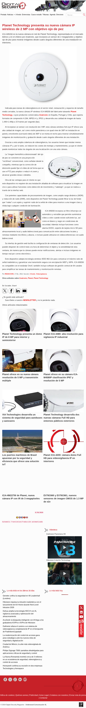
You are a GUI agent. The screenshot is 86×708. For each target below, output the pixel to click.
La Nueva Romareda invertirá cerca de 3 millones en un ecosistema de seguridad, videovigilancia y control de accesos (22, 659)
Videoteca (53, 530)
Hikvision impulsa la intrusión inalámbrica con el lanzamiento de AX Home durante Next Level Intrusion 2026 (22, 604)
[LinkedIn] (18, 291)
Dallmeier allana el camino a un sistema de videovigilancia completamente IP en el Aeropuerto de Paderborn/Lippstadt (23, 629)
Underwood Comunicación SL (36, 705)
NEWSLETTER (29, 300)
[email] (24, 291)
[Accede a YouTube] (81, 616)
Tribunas (46, 14)
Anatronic (43, 115)
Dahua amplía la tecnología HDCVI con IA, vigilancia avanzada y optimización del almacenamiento (20, 613)
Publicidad (33, 695)
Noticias (10, 14)
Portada (3, 14)
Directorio (59, 14)
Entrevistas (26, 14)
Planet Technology (41, 278)
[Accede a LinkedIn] (81, 612)
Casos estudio (36, 14)
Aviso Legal (44, 695)
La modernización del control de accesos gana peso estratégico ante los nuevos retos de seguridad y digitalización (21, 638)
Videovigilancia (41, 274)
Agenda (52, 14)
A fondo (18, 14)
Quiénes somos (22, 695)
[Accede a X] (81, 607)
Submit (84, 15)
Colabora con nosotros (59, 695)
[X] (5, 291)
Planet (30, 278)
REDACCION (9, 274)
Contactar (43, 698)
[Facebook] (11, 291)
